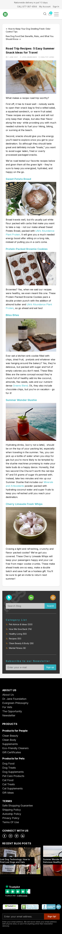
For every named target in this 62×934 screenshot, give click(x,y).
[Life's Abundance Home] (7, 14)
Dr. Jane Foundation (14, 698)
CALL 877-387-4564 (27, 6)
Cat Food (7, 780)
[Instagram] (10, 836)
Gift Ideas (8, 792)
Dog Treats (9, 767)
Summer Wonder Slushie (21, 400)
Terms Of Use (10, 822)
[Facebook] (4, 836)
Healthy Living (47, 57)
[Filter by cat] (31, 597)
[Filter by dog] (9, 597)
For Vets (7, 707)
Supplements (10, 744)
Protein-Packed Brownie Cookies (27, 248)
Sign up (50, 667)
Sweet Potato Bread (18, 178)
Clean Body (9, 739)
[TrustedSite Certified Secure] (10, 907)
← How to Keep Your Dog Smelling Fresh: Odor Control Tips (28, 30)
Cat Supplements (12, 788)
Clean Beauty (10, 735)
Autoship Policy (11, 813)
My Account (44, 6)
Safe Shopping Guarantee (17, 805)
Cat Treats (8, 784)
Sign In (56, 6)
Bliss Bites (12, 315)
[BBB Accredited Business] (51, 907)
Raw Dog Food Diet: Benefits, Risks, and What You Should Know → (29, 37)
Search (50, 606)
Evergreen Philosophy (15, 702)
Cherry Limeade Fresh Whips (24, 504)
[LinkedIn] (22, 836)
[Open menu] (57, 14)
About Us (8, 694)
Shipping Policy (11, 809)
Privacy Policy (10, 818)
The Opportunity (12, 711)
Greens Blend (20, 385)
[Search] (45, 13)
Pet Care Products (13, 775)
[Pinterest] (16, 836)
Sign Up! (52, 916)
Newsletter (8, 715)
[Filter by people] (53, 597)
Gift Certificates (11, 752)
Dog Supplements (13, 771)
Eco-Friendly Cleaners (15, 748)
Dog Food (8, 763)
